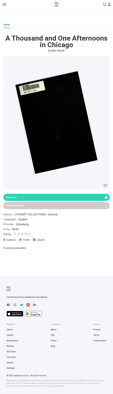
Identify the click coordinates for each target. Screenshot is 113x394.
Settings (11, 368)
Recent (10, 362)
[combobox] (104, 4)
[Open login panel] (109, 4)
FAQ (53, 335)
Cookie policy (99, 340)
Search (10, 335)
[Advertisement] (56, 16)
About (53, 329)
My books (11, 351)
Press (54, 340)
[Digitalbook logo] (56, 4)
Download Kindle (15, 205)
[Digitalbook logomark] (8, 289)
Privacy (96, 329)
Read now (11, 197)
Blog (53, 346)
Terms (96, 335)
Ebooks (10, 346)
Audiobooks (12, 340)
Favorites (11, 357)
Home (9, 329)
